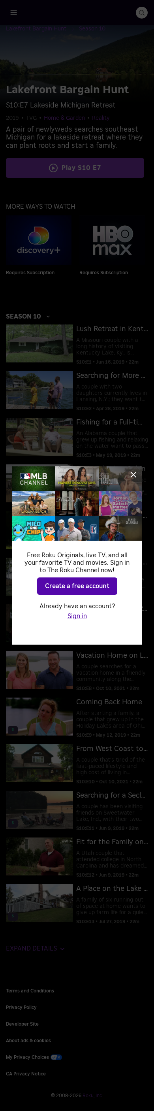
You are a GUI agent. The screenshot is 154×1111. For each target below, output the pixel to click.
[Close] (133, 474)
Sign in (77, 616)
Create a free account (77, 586)
